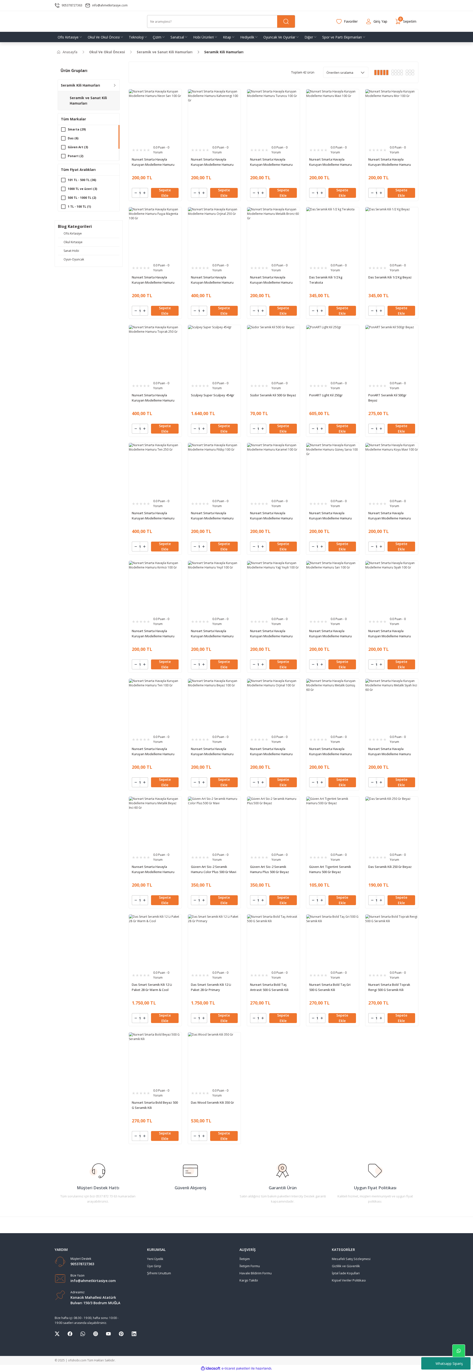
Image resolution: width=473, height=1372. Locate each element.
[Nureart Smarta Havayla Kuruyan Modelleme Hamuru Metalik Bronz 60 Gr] (273, 233)
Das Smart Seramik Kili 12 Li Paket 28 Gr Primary (211, 987)
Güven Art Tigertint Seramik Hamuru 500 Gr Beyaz (330, 869)
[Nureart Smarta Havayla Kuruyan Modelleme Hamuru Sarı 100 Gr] (332, 587)
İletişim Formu (249, 1266)
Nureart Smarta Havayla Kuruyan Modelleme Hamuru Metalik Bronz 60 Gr (271, 280)
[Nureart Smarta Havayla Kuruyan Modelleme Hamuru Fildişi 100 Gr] (214, 469)
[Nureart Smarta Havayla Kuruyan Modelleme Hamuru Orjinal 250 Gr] (214, 233)
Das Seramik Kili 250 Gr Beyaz (390, 866)
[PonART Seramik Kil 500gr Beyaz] (391, 351)
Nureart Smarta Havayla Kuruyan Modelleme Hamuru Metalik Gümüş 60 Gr (330, 752)
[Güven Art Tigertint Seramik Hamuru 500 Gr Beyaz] (332, 823)
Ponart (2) (75, 156)
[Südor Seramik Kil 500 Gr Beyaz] (273, 351)
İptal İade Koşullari (346, 1273)
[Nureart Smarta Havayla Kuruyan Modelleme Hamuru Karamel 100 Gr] (273, 469)
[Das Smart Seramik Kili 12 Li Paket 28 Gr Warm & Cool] (155, 941)
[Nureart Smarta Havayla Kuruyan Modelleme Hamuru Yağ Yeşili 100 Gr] (273, 587)
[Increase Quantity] (144, 193)
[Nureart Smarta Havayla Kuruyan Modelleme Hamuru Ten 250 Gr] (155, 469)
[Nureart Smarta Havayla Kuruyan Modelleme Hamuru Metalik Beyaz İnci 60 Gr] (155, 823)
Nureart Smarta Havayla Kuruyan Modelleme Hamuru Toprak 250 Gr (153, 398)
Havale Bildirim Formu (255, 1273)
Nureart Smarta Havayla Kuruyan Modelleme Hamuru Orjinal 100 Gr (271, 752)
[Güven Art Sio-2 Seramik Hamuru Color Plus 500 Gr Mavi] (214, 823)
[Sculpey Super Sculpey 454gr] (214, 351)
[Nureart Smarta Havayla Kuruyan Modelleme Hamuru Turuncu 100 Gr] (273, 115)
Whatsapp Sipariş (449, 1363)
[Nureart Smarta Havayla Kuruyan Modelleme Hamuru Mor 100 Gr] (391, 115)
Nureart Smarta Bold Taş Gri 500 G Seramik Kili (330, 987)
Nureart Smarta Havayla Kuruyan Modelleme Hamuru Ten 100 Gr (153, 752)
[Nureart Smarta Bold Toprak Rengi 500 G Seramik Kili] (391, 941)
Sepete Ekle (165, 193)
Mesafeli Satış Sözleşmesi (351, 1259)
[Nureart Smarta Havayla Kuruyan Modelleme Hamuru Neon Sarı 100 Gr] (155, 115)
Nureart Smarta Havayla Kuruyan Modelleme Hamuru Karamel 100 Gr (271, 516)
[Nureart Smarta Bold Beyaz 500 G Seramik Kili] (155, 1058)
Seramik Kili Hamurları (223, 52)
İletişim (244, 1259)
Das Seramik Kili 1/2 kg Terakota (325, 280)
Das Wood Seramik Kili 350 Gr (212, 1102)
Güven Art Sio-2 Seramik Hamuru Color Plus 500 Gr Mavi (213, 869)
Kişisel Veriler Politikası (349, 1280)
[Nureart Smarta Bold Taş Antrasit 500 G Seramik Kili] (273, 941)
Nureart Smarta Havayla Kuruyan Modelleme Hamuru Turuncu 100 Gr (271, 162)
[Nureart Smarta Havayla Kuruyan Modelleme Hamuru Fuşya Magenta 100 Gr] (155, 233)
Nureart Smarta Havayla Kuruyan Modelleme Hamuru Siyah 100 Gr (389, 634)
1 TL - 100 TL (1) (79, 206)
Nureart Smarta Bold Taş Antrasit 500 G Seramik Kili (269, 987)
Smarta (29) (77, 129)
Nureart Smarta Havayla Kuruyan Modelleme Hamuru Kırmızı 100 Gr (153, 634)
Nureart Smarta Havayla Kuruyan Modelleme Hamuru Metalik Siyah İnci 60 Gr (389, 752)
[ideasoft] (210, 1368)
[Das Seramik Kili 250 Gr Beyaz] (391, 823)
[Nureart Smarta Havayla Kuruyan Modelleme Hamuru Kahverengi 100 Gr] (214, 115)
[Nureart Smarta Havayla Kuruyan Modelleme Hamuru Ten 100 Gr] (155, 705)
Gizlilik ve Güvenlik (346, 1266)
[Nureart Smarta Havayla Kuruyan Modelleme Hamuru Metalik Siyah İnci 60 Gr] (391, 705)
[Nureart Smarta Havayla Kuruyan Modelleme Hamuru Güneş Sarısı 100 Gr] (332, 469)
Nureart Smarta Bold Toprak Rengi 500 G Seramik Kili (389, 987)
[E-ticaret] (235, 1368)
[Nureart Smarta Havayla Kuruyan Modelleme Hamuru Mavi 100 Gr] (332, 115)
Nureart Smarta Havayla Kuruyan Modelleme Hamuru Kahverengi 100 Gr (212, 162)
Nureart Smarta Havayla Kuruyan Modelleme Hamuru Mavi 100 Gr (330, 162)
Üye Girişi (154, 1266)
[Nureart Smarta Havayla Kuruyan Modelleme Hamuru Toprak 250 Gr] (155, 351)
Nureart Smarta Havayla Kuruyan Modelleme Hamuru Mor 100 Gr (389, 162)
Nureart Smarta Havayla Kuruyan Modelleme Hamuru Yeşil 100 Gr (212, 634)
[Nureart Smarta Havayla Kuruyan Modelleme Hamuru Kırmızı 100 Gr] (155, 587)
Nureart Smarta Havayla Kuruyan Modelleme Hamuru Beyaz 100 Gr (212, 752)
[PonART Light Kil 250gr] (332, 351)
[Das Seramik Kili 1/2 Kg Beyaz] (391, 233)
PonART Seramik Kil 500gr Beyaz (387, 397)
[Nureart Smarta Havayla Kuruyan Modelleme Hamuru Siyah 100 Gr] (391, 587)
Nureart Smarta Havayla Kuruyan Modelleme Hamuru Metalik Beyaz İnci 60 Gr (153, 869)
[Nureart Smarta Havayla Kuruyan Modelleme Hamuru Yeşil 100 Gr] (214, 587)
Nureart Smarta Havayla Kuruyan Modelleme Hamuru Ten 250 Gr (153, 516)
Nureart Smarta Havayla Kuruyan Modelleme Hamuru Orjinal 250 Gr (212, 280)
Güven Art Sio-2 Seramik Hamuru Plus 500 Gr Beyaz (269, 869)
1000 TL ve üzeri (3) (82, 189)
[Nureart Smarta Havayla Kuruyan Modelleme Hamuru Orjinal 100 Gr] (273, 705)
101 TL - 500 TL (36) (82, 180)
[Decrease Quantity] (135, 193)
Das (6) (73, 138)
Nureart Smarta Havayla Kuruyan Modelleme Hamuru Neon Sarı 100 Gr (153, 162)
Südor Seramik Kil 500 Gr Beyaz (273, 395)
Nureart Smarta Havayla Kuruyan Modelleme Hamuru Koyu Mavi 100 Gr (389, 516)
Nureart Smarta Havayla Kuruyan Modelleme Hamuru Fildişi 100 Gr (212, 516)
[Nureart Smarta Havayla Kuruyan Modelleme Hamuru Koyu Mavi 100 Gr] (391, 469)
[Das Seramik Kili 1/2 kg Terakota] (332, 233)
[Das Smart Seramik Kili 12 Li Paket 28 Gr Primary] (214, 941)
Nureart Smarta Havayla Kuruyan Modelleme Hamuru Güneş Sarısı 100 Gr (330, 516)
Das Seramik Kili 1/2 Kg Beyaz (390, 277)
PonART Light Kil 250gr (326, 395)
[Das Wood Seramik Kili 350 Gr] (214, 1058)
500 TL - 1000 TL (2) (82, 198)
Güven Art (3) (78, 147)
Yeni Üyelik (155, 1259)
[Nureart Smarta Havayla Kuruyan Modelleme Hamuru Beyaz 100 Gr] (214, 705)
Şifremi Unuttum (159, 1273)
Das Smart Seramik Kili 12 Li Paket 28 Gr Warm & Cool (152, 987)
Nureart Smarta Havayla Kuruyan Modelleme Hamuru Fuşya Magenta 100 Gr (153, 280)
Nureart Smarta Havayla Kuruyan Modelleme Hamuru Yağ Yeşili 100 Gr (271, 634)
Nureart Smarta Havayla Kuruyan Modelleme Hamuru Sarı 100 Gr (330, 634)
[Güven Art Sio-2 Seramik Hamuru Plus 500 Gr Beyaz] (273, 823)
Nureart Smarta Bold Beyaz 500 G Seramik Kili (155, 1105)
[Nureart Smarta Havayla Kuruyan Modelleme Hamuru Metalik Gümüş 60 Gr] (332, 705)
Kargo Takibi (248, 1280)
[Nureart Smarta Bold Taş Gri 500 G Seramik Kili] (332, 941)
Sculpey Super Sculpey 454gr (212, 395)
